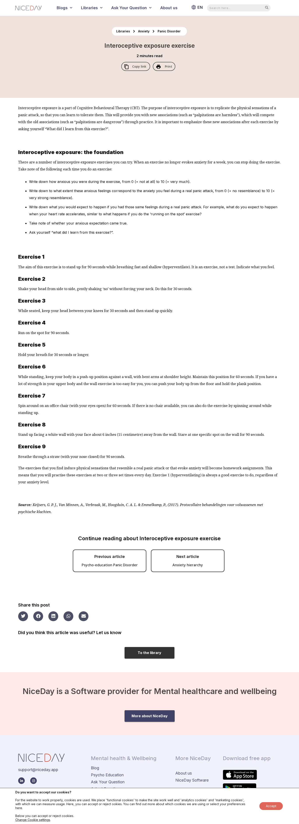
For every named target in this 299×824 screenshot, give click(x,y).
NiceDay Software (192, 780)
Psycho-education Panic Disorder (110, 565)
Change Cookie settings (32, 820)
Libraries (89, 7)
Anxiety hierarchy (187, 565)
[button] (23, 616)
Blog (95, 768)
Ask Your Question (129, 7)
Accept (271, 806)
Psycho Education (107, 775)
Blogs (62, 7)
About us (169, 7)
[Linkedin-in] (21, 780)
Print (168, 66)
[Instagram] (33, 780)
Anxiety (144, 31)
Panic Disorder (169, 31)
